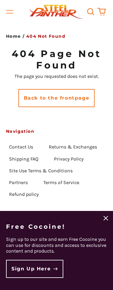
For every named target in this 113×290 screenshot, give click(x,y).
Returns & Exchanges (73, 147)
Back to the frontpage (56, 98)
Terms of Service (61, 182)
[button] (90, 11)
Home (13, 36)
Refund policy (24, 194)
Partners (18, 182)
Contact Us (21, 147)
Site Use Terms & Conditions (41, 171)
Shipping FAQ (23, 159)
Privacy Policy (68, 159)
